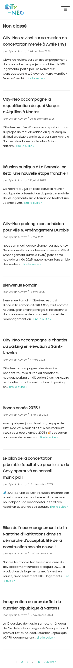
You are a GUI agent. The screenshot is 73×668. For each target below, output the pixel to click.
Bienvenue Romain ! (21, 285)
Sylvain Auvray (18, 51)
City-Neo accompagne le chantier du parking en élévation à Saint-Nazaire (35, 346)
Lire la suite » (36, 78)
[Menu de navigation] (65, 9)
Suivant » (50, 662)
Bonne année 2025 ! (21, 408)
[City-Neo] (14, 10)
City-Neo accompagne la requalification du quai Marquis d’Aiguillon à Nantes (31, 106)
